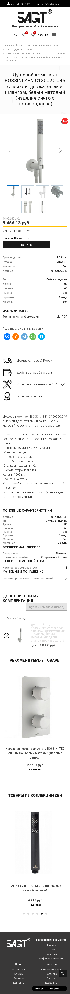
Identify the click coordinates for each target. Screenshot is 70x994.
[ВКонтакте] (7, 336)
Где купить (51, 982)
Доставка (51, 973)
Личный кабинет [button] (20, 3)
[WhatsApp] (32, 336)
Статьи (51, 949)
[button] (24, 914)
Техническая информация (21, 316)
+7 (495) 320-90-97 (50, 3)
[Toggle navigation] (54, 35)
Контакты (19, 982)
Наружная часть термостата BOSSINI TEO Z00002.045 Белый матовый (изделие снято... (35, 753)
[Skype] (41, 336)
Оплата (51, 978)
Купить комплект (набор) (46, 607)
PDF (63, 316)
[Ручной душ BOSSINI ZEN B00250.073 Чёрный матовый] (35, 842)
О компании (19, 969)
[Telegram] (24, 336)
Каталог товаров (51, 969)
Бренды (18, 973)
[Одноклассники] (15, 336)
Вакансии (19, 978)
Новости (51, 945)
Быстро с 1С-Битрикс (47, 988)
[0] (24, 35)
